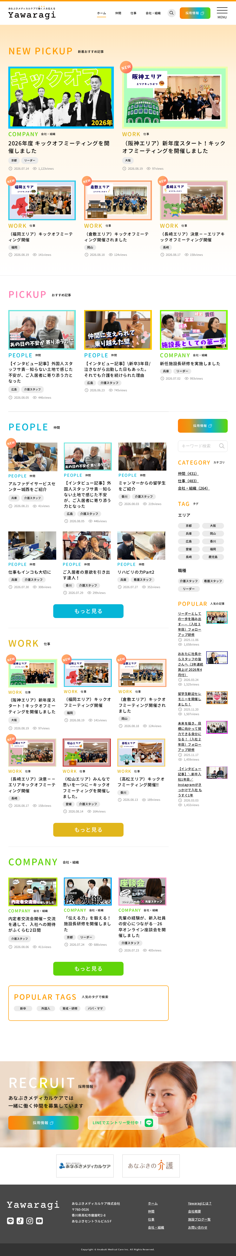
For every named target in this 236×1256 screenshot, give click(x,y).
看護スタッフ (213, 581)
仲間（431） (188, 473)
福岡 (213, 549)
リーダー (189, 589)
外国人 (45, 1008)
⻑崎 (189, 557)
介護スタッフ (189, 581)
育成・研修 (69, 1008)
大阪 (213, 526)
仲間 (118, 13)
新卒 (23, 1008)
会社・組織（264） (194, 488)
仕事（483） (188, 480)
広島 (189, 541)
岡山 (213, 533)
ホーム (101, 13)
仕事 (133, 13)
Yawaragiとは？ (200, 1203)
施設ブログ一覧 (199, 1219)
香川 (213, 541)
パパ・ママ (95, 1008)
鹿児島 (213, 557)
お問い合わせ (197, 1227)
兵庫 (189, 533)
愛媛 (189, 549)
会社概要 (194, 1211)
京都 (189, 526)
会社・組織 (153, 13)
